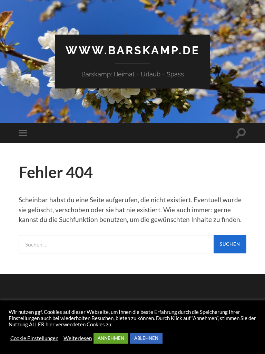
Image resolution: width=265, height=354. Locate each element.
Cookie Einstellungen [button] (34, 338)
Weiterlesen (77, 338)
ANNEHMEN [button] (111, 338)
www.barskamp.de (133, 50)
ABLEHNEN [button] (146, 338)
